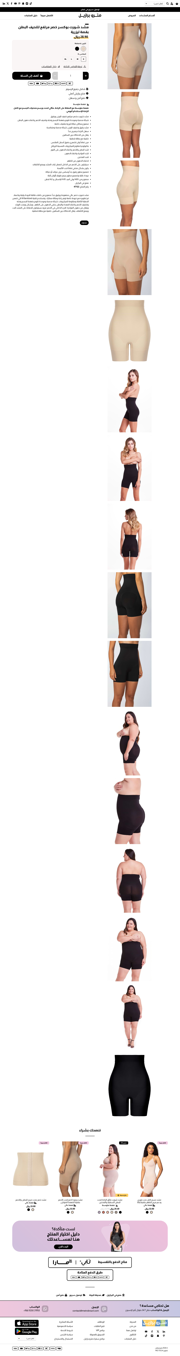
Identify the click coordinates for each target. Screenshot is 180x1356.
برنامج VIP (100, 1330)
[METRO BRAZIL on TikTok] (31, 4)
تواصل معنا (131, 1330)
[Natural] (83, 48)
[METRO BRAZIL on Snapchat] (24, 4)
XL (65, 59)
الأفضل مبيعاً (47, 15)
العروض (132, 15)
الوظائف (100, 1322)
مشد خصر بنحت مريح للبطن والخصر (30, 1200)
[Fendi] (116, 1212)
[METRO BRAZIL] (90, 16)
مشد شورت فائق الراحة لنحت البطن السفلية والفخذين (109, 1201)
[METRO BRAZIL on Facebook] (12, 4)
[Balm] (107, 1212)
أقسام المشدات (147, 15)
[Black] (77, 48)
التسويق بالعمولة (97, 1334)
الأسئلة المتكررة (66, 1322)
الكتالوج (133, 1334)
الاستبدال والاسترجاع (63, 1339)
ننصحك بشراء (90, 1130)
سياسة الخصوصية (65, 1326)
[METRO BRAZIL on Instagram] (28, 4)
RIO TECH (159, 1351)
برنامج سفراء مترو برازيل (94, 1339)
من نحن (132, 1326)
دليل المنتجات (30, 15)
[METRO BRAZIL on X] (8, 4)
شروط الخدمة (66, 1330)
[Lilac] (99, 1212)
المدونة (133, 1322)
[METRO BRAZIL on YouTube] (16, 4)
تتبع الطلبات (99, 1326)
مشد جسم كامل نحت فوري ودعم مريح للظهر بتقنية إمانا (149, 1201)
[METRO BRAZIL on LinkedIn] (4, 4)
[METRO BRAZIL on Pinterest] (20, 4)
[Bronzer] (103, 1212)
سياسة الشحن (66, 1334)
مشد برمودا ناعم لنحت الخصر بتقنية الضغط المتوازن (70, 1201)
